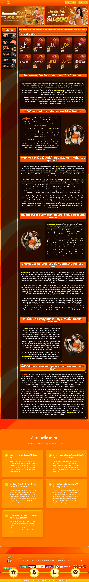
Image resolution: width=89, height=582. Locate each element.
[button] (2, 2)
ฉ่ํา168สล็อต (22, 559)
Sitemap (79, 560)
